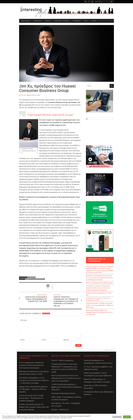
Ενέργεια (47, 20)
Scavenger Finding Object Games (63, 393)
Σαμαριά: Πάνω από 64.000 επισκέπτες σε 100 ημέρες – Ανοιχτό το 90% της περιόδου (33, 389)
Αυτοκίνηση (76, 20)
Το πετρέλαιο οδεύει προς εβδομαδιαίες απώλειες (99, 393)
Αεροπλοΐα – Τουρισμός (62, 20)
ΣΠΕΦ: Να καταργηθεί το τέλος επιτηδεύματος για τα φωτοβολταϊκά (97, 374)
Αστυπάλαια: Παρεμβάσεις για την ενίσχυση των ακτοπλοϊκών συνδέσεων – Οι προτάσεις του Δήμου (34, 380)
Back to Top (108, 350)
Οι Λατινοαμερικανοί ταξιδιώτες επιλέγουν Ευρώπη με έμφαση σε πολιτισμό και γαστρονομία (31, 365)
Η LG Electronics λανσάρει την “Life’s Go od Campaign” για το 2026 (98, 299)
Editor (21, 95)
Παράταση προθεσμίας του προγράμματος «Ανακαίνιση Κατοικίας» (98, 361)
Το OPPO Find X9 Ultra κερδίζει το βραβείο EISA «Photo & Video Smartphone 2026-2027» (66, 387)
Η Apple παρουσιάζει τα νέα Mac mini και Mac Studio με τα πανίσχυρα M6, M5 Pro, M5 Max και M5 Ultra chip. (99, 305)
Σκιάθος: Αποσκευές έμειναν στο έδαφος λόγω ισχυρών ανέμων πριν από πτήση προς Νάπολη (34, 407)
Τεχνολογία (37, 20)
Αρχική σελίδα (25, 20)
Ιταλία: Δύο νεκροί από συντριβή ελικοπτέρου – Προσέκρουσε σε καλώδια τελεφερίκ (31, 398)
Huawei (28, 279)
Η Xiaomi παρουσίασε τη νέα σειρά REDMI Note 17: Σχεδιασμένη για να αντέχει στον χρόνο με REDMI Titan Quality (64, 368)
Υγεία (85, 20)
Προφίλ (94, 20)
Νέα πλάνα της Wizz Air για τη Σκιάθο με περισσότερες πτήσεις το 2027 (34, 373)
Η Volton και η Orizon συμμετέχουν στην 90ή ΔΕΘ (98, 294)
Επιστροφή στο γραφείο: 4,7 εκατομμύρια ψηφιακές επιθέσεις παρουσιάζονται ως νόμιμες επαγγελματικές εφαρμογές (98, 288)
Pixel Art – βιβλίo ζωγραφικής (62, 360)
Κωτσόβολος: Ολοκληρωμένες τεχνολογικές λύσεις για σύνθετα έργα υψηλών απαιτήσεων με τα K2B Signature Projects (99, 277)
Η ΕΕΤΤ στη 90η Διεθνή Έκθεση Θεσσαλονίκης (99, 283)
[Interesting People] (33, 11)
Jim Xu (33, 279)
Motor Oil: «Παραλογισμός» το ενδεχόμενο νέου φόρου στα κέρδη (97, 380)
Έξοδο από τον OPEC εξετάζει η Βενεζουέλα (95, 387)
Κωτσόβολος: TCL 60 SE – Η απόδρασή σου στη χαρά (65, 404)
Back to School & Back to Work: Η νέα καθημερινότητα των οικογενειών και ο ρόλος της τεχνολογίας (99, 312)
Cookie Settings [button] (117, 417)
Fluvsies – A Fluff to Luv (60, 410)
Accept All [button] (127, 417)
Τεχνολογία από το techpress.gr (96, 260)
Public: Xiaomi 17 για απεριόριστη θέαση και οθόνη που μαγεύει (66, 398)
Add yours (46, 313)
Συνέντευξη (40, 279)
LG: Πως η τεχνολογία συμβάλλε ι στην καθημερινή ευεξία (98, 368)
